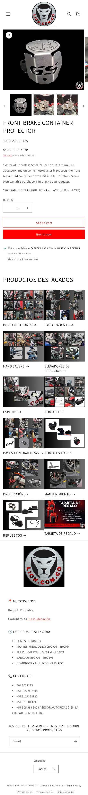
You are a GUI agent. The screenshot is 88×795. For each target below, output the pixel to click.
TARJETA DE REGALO (60, 533)
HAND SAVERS (14, 366)
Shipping (7, 155)
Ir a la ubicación (39, 619)
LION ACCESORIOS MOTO (28, 785)
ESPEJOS (10, 412)
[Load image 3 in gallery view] (67, 105)
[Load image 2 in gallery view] (44, 105)
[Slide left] (4, 105)
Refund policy (74, 785)
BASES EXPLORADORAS (21, 453)
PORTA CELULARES (17, 325)
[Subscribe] (75, 741)
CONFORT (52, 412)
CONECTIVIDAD (56, 453)
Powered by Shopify (52, 785)
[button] (8, 13)
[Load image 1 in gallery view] (20, 105)
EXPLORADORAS (56, 325)
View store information (23, 259)
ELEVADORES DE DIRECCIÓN (57, 368)
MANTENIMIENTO (57, 494)
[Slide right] (83, 105)
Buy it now (44, 234)
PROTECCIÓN (13, 494)
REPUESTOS (12, 535)
